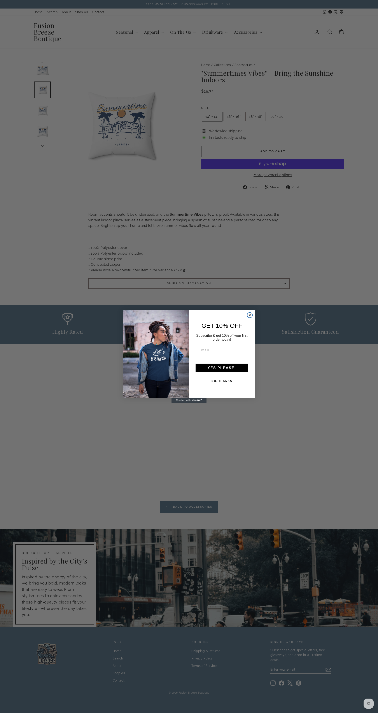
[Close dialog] (249, 315)
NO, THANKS (222, 381)
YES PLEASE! (222, 368)
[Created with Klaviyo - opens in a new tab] (189, 400)
